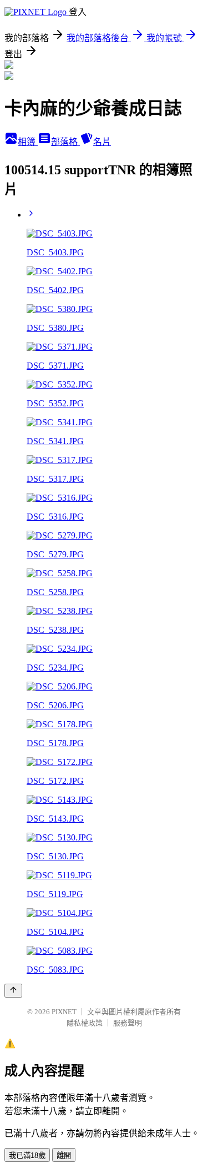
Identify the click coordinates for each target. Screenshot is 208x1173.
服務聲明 (127, 1023)
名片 (102, 142)
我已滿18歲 (27, 1155)
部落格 (65, 142)
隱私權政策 (85, 1023)
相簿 (28, 142)
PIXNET (64, 1012)
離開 (64, 1155)
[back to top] (13, 991)
